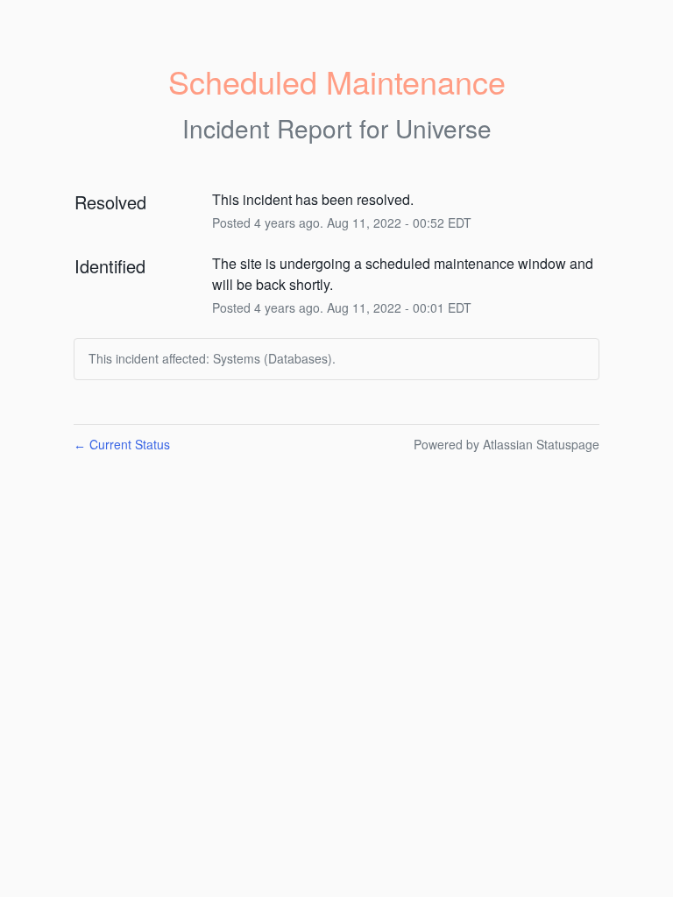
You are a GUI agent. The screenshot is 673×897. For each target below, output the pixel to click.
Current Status (122, 444)
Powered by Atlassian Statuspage (506, 444)
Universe (443, 127)
